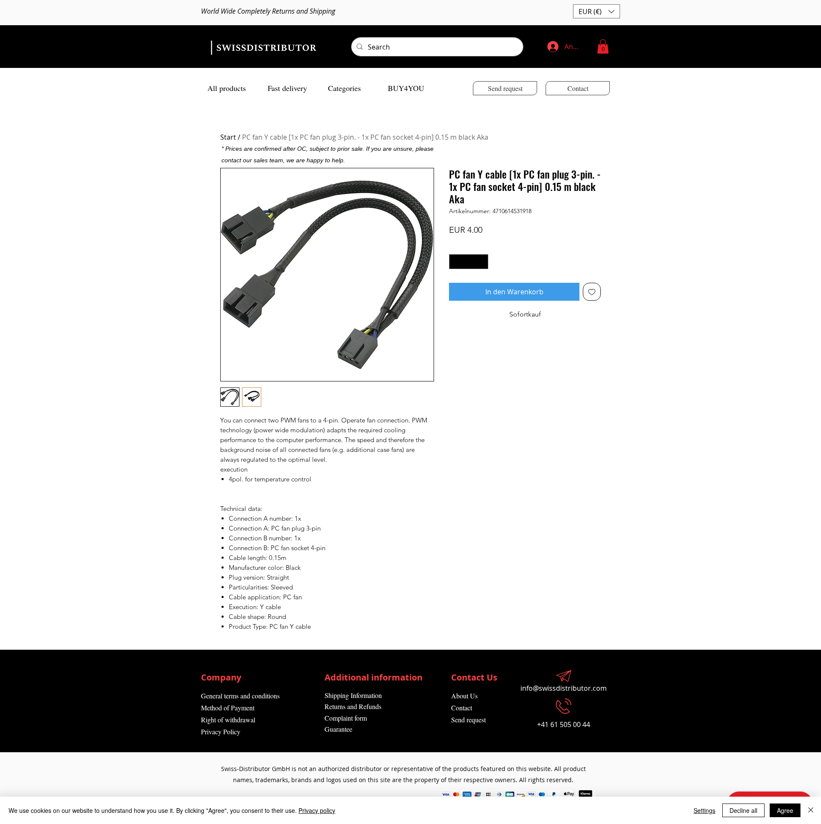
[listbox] (596, 11)
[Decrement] (455, 262)
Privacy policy (316, 810)
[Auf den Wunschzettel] (592, 292)
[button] (596, 11)
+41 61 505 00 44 (563, 724)
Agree (785, 810)
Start (228, 137)
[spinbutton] (469, 262)
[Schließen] (811, 810)
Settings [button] (704, 810)
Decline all (743, 810)
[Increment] (482, 262)
